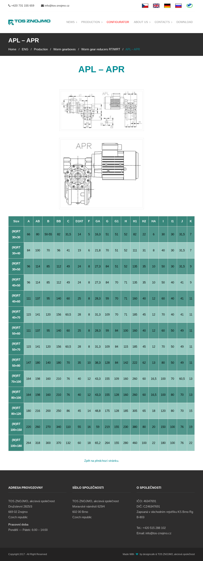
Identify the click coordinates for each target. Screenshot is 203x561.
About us (141, 22)
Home (12, 49)
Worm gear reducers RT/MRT (100, 49)
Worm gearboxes (64, 49)
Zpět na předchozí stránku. (101, 460)
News (70, 22)
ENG (25, 49)
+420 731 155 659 (22, 5)
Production (90, 22)
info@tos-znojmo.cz (56, 5)
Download (184, 22)
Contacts (162, 22)
